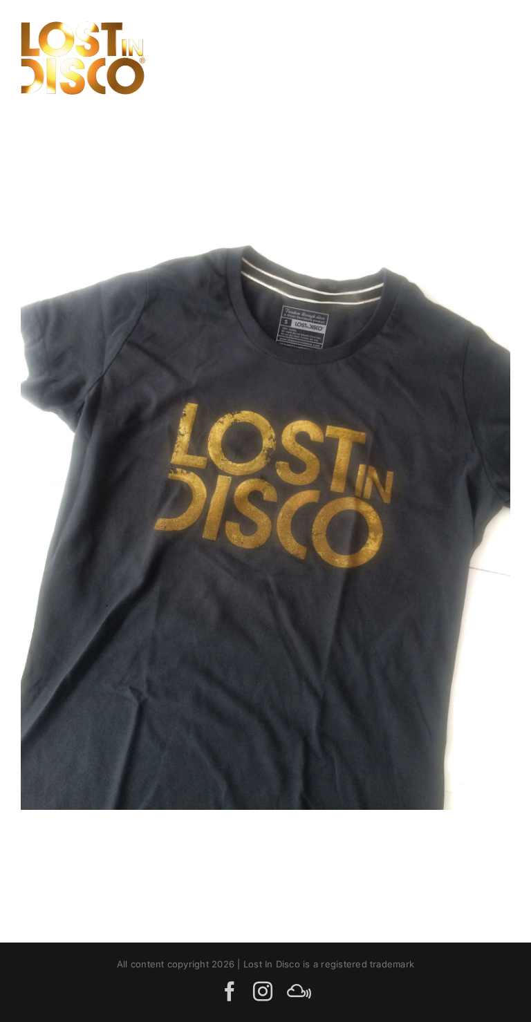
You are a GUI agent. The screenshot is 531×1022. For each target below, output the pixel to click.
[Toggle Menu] (494, 57)
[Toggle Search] (447, 57)
